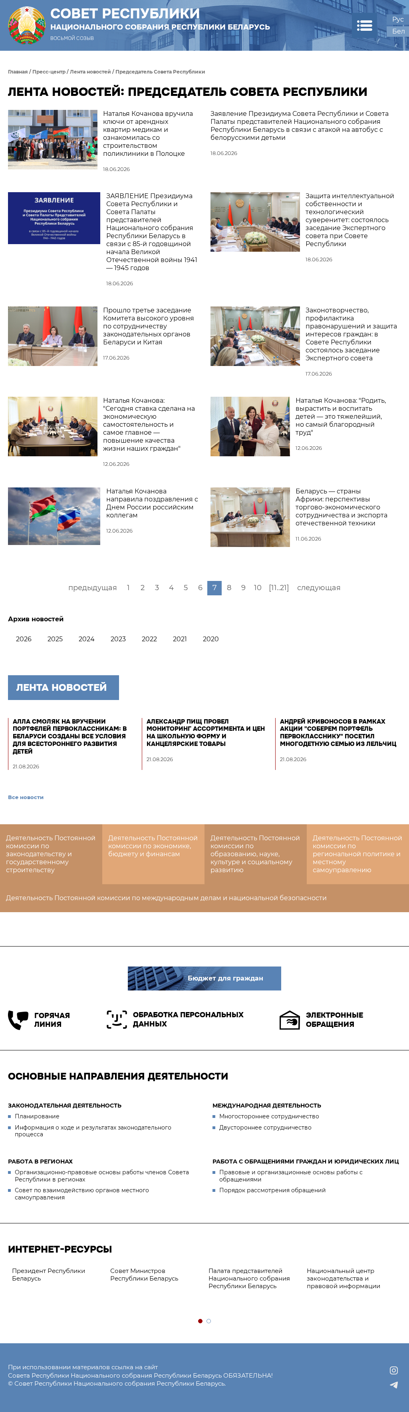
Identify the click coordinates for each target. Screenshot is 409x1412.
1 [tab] (201, 1321)
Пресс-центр (49, 72)
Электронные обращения (334, 1020)
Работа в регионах (40, 1161)
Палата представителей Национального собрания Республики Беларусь (249, 1278)
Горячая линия (52, 1020)
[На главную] (27, 25)
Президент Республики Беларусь (48, 1274)
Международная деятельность (266, 1105)
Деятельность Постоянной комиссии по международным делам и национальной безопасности (166, 898)
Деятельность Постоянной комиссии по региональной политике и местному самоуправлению (357, 854)
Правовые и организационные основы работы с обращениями (291, 1176)
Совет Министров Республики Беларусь (144, 1274)
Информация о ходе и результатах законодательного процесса (93, 1131)
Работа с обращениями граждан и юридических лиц (305, 1161)
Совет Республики (160, 18)
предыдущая (92, 587)
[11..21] (279, 587)
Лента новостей (90, 72)
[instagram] (394, 1370)
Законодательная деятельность (64, 1105)
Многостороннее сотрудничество (269, 1116)
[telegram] (394, 1385)
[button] (364, 25)
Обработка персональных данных (188, 1019)
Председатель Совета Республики (160, 72)
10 (258, 587)
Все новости (26, 797)
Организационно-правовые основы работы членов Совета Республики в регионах (102, 1176)
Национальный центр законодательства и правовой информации (343, 1278)
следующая (319, 587)
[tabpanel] (57, 1275)
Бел (398, 31)
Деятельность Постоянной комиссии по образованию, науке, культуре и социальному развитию (255, 854)
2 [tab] (209, 1321)
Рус (398, 19)
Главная (18, 72)
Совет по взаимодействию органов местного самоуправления (82, 1194)
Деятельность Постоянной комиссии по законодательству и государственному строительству (50, 854)
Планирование (37, 1116)
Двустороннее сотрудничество (265, 1127)
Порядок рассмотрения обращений (272, 1190)
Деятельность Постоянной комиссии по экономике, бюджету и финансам (153, 846)
